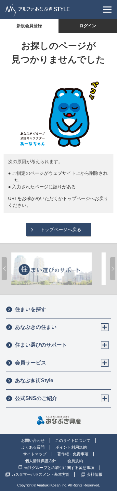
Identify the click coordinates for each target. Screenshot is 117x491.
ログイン (87, 25)
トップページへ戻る (60, 229)
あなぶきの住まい (36, 327)
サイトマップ (34, 454)
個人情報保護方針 (40, 461)
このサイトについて (72, 440)
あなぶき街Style (34, 380)
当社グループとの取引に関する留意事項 (59, 467)
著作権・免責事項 (72, 454)
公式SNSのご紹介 (36, 398)
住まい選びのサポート (41, 345)
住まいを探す (30, 309)
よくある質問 (33, 447)
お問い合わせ (33, 440)
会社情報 (94, 474)
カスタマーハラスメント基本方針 (40, 474)
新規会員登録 (29, 25)
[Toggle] (105, 327)
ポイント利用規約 (71, 447)
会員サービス (30, 362)
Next (112, 268)
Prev (4, 268)
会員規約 (75, 461)
